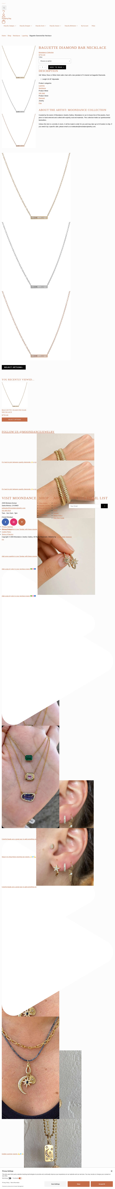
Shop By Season (54, 26)
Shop (9, 36)
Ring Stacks (43, 515)
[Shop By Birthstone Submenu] (77, 25)
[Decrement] (40, 67)
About (55, 503)
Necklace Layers (44, 513)
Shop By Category (9, 26)
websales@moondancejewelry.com (13, 508)
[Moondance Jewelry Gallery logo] (3, 3)
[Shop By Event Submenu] (46, 25)
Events (55, 508)
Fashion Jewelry (44, 505)
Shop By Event (39, 26)
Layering (25, 36)
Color (40, 57)
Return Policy (57, 515)
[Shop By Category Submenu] (16, 25)
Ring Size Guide (58, 518)
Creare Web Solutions (64, 537)
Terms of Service (7, 534)
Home (4, 36)
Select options (14, 419)
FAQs (93, 26)
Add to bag (56, 67)
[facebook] (5, 522)
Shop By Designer (25, 26)
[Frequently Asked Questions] (3, 12)
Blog (54, 505)
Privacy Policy (7, 529)
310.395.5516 (6, 510)
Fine (40, 103)
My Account (84, 26)
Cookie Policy (6, 532)
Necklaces (16, 36)
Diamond (42, 98)
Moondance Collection (46, 52)
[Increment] (45, 67)
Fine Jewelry (43, 503)
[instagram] (13, 522)
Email (71, 502)
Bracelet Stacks (44, 508)
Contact (56, 513)
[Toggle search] (4, 7)
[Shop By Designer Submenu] (32, 25)
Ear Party (42, 510)
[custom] (22, 522)
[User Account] (3, 15)
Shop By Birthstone (70, 26)
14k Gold (42, 93)
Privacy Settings (7, 527)
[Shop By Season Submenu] (61, 25)
